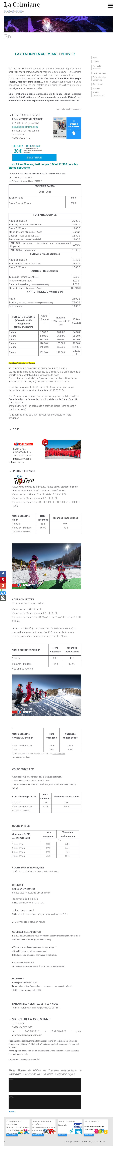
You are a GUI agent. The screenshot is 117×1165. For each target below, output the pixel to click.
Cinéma (96, 62)
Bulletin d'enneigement (98, 93)
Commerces (97, 84)
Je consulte (37, 1135)
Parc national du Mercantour (99, 78)
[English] (10, 12)
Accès (95, 57)
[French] (6, 12)
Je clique (88, 1135)
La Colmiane (22, 4)
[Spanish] (22, 12)
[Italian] (18, 12)
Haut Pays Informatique (94, 1141)
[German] (14, 12)
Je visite (62, 1135)
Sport (12, 1112)
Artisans (96, 88)
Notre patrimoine (99, 73)
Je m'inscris (11, 1135)
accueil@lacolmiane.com (25, 127)
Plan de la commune (97, 67)
